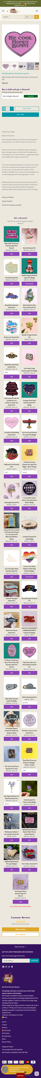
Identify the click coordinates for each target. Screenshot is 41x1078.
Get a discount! (20, 218)
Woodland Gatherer (8, 73)
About (4, 1039)
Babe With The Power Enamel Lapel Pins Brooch (12, 246)
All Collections (6, 1036)
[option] (20, 43)
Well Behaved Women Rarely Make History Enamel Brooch (29, 832)
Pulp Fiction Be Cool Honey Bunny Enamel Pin (29, 665)
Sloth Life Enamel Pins (29, 697)
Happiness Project (7, 1047)
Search (4, 1022)
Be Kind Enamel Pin (29, 248)
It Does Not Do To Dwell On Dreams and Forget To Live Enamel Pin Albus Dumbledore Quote (11, 534)
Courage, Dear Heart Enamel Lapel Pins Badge (29, 403)
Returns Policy (6, 1042)
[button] (20, 1075)
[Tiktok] (9, 967)
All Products (6, 1033)
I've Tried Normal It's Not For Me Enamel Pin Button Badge (29, 500)
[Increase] (12, 109)
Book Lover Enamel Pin (11, 337)
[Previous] (4, 43)
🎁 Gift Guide (6, 1030)
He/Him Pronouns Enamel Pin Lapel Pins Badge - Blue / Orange (29, 464)
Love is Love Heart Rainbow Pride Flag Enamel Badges (29, 569)
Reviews (4, 1027)
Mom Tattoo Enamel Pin (29, 864)
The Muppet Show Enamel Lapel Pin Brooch (20, 893)
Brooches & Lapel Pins (22, 73)
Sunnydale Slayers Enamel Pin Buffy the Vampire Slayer (11, 731)
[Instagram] (6, 967)
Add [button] (11, 254)
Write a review (20, 929)
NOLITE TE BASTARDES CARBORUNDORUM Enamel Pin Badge (29, 630)
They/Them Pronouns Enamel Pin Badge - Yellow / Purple (29, 762)
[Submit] (36, 17)
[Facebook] (3, 967)
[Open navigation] (3, 11)
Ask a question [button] (20, 934)
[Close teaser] (25, 1072)
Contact (4, 1025)
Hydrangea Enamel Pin (11, 502)
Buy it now (20, 114)
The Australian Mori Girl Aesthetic (12, 1049)
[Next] (36, 43)
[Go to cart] (37, 11)
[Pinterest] (12, 967)
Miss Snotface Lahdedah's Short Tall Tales (15, 1052)
